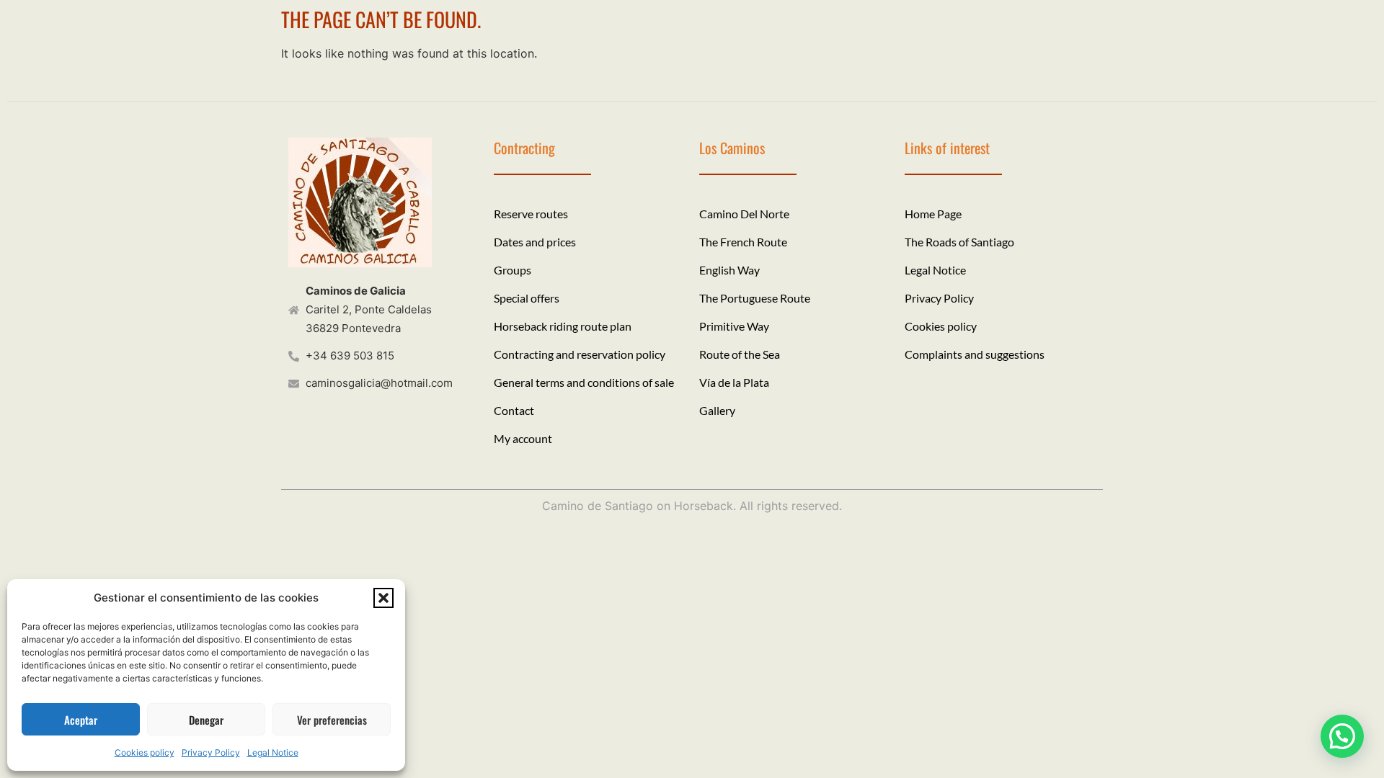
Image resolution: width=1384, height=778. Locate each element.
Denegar (206, 720)
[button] (383, 598)
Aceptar (80, 720)
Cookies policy (144, 752)
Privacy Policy (211, 752)
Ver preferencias (332, 720)
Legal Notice (272, 752)
